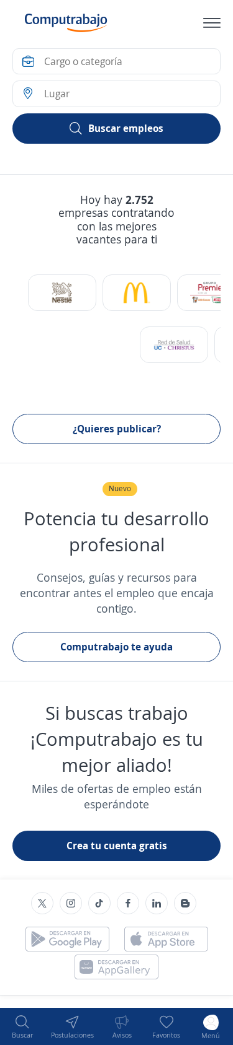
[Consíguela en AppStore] (166, 939)
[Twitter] (42, 903)
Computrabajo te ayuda (116, 647)
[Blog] (185, 903)
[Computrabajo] (66, 23)
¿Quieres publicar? (117, 428)
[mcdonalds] (136, 292)
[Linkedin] (156, 903)
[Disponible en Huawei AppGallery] (116, 967)
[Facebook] (128, 903)
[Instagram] (70, 903)
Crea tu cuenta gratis (116, 845)
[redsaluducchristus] (174, 344)
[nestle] (62, 292)
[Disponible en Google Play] (67, 939)
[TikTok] (99, 903)
